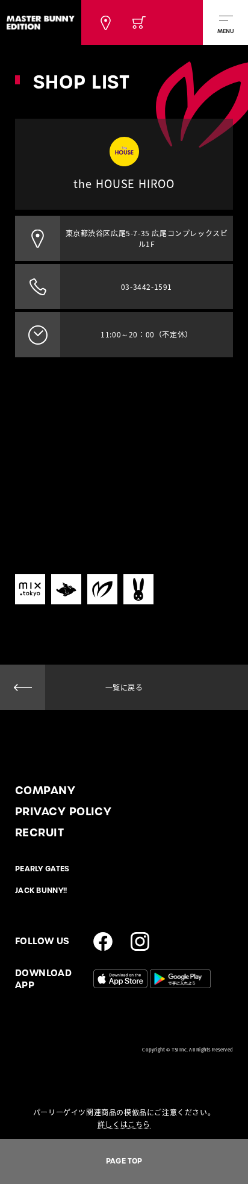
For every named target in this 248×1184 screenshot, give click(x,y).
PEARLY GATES (42, 869)
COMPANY (45, 790)
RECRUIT (39, 832)
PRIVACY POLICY (63, 811)
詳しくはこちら (124, 1124)
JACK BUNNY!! (41, 890)
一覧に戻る (124, 687)
